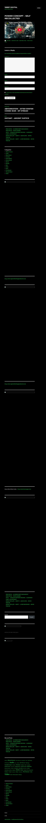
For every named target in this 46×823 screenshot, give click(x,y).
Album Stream (9, 151)
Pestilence (6, 771)
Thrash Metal (9, 171)
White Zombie (15, 774)
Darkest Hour (7, 766)
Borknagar (27, 762)
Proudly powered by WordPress (17, 819)
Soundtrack (8, 170)
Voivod (11, 774)
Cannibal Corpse (8, 764)
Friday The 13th (23, 766)
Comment (7, 56)
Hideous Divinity (7, 768)
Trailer (31, 771)
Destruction (13, 766)
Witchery (20, 774)
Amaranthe (23, 760)
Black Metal (8, 155)
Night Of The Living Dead (28, 770)
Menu (38, 8)
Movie (7, 161)
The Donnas (26, 771)
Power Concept (29, 40)
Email (6, 80)
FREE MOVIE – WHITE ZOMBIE (13, 130)
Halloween (29, 766)
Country (8, 156)
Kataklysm (16, 768)
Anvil (26, 760)
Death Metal (8, 40)
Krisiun (28, 768)
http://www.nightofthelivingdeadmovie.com (15, 278)
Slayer (17, 771)
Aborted (6, 760)
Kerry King (21, 768)
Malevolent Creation (8, 770)
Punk (7, 166)
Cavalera (13, 764)
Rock (7, 168)
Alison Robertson (18, 760)
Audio (7, 153)
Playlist (7, 163)
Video (25, 40)
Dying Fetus (17, 766)
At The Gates (7, 762)
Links (6, 815)
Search (6, 614)
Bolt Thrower (22, 762)
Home (6, 812)
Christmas (18, 764)
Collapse (22, 764)
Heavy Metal (9, 160)
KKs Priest (25, 768)
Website (7, 86)
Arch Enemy (30, 760)
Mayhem (13, 770)
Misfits (18, 770)
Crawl (25, 764)
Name (6, 74)
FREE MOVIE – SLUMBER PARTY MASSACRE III (17, 129)
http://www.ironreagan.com (24, 489)
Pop (7, 165)
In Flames (12, 768)
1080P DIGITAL (11, 7)
